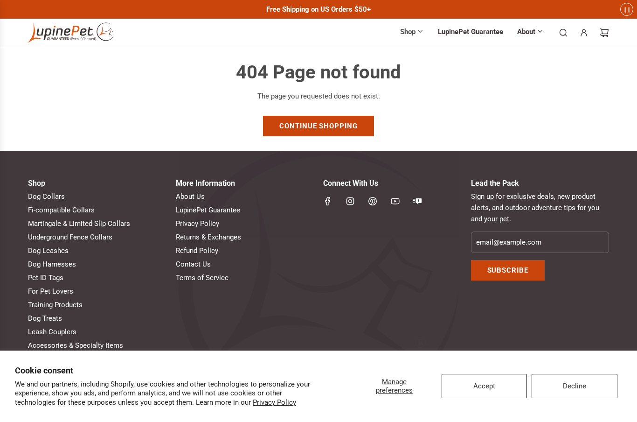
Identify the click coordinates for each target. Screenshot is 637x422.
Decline (574, 386)
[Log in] (584, 32)
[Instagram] (350, 201)
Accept (484, 386)
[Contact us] (417, 201)
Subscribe (507, 270)
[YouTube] (395, 201)
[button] (412, 32)
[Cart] (604, 32)
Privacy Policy (274, 402)
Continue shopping (318, 126)
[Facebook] (328, 201)
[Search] (563, 32)
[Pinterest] (372, 201)
